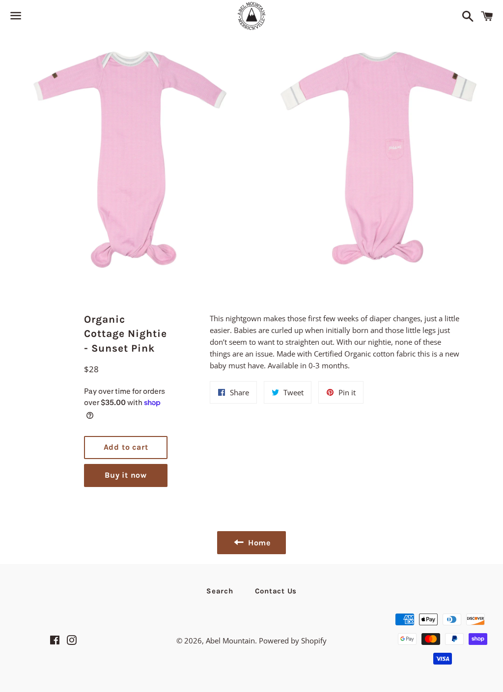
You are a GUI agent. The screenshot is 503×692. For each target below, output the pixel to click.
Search (219, 591)
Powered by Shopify (293, 640)
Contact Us (276, 591)
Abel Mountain (230, 640)
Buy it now (126, 475)
